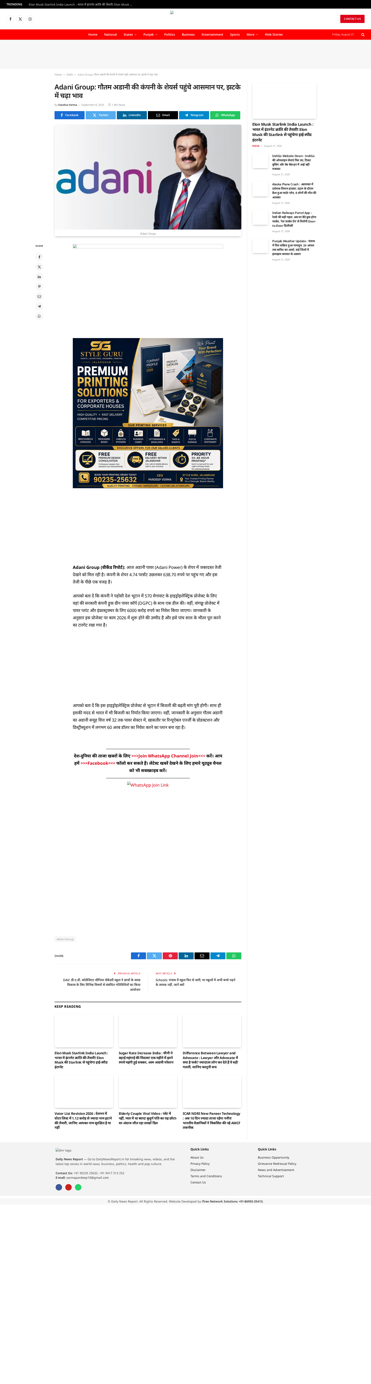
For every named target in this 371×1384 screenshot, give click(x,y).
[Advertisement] (185, 54)
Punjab (148, 34)
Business (188, 34)
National (110, 34)
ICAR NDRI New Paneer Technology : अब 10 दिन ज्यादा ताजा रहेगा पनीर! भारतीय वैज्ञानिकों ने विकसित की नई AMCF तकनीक (211, 1120)
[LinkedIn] (39, 277)
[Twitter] (39, 267)
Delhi (70, 74)
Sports (235, 34)
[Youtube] (68, 1187)
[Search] (362, 34)
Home (92, 34)
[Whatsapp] (78, 1187)
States (128, 34)
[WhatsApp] (39, 316)
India (255, 145)
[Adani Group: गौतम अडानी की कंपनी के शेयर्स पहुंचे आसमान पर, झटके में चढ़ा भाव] (148, 177)
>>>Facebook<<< (98, 763)
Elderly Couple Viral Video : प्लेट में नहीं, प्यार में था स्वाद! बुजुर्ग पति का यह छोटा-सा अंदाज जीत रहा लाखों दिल (148, 1118)
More (250, 34)
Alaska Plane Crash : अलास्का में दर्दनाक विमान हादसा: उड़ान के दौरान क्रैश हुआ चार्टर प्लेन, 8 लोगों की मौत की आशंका (294, 190)
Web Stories (274, 34)
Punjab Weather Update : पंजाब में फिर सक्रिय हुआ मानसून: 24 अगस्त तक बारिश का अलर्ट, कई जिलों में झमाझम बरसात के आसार (293, 247)
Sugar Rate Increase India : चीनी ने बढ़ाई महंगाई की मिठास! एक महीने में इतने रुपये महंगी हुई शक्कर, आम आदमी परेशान (146, 1058)
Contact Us (352, 19)
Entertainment (212, 34)
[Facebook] (39, 257)
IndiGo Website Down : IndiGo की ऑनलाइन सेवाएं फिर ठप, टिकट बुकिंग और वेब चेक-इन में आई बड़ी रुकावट (293, 162)
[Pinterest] (39, 287)
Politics (169, 34)
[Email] (39, 296)
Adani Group (65, 939)
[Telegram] (39, 306)
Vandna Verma (67, 105)
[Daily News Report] (185, 19)
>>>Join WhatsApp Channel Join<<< (168, 756)
